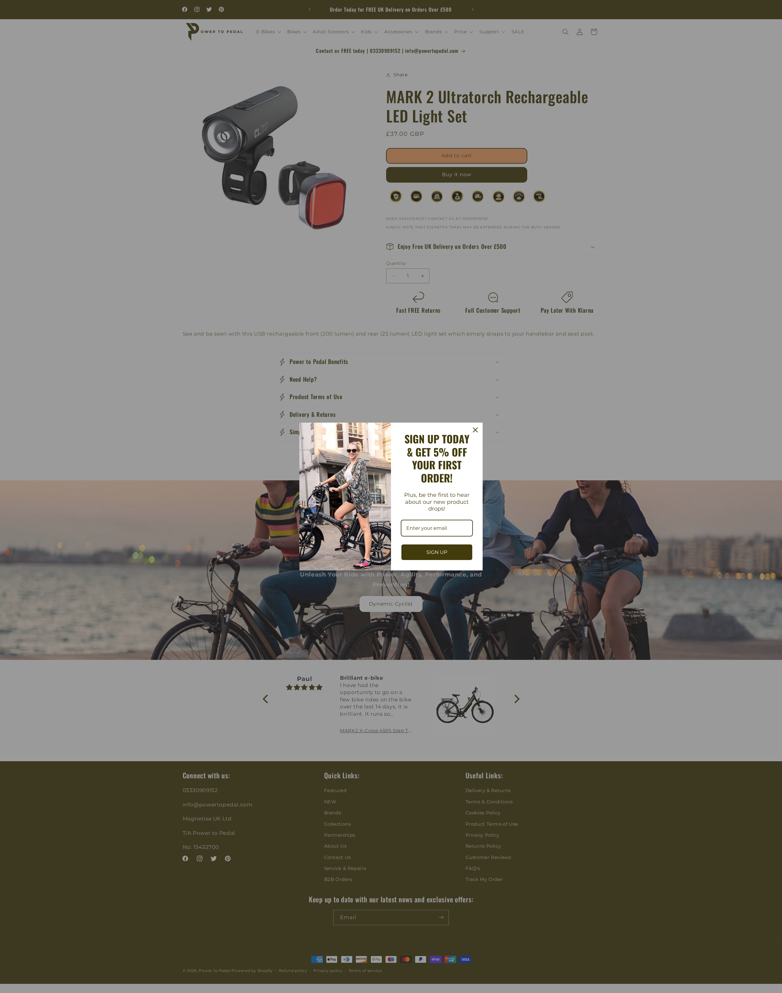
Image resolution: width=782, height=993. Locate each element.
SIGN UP (436, 552)
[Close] (475, 430)
